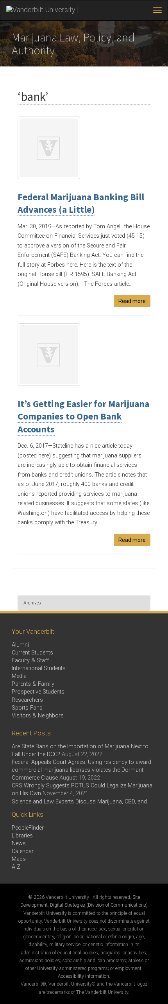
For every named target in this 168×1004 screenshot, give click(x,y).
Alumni (20, 645)
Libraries (22, 835)
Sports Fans (27, 708)
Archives (32, 603)
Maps (19, 859)
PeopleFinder (28, 828)
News (19, 843)
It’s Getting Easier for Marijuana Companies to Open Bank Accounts (83, 416)
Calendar (23, 851)
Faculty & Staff (30, 660)
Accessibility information (83, 976)
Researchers (27, 700)
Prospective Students (38, 691)
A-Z (16, 867)
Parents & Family (33, 684)
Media (19, 676)
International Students (39, 668)
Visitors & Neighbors (38, 715)
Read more (132, 301)
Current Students (32, 652)
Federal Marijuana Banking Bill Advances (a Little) (81, 203)
